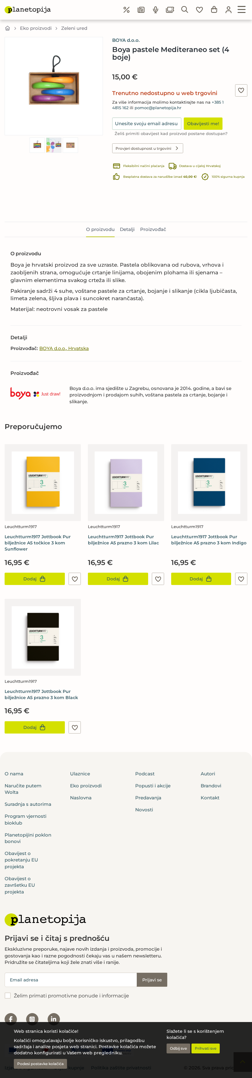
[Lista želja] (199, 9)
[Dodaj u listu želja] (241, 90)
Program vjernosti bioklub (25, 819)
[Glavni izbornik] (241, 9)
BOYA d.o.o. (126, 40)
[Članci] (141, 9)
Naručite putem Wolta (23, 789)
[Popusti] (126, 9)
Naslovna (81, 798)
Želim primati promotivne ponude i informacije (71, 996)
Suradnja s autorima (28, 804)
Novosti (144, 810)
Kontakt (210, 798)
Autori (208, 774)
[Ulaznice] (170, 9)
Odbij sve (178, 1048)
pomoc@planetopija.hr (158, 107)
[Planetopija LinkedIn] (54, 1019)
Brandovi (211, 786)
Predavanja (148, 798)
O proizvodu (100, 229)
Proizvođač (153, 229)
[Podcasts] (155, 9)
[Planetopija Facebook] (11, 1019)
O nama (14, 774)
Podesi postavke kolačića (40, 1063)
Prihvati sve (205, 1048)
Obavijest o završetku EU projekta (20, 885)
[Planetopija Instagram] (32, 1019)
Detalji (127, 229)
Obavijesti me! (203, 123)
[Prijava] (228, 9)
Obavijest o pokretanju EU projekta (21, 859)
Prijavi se (152, 980)
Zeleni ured (74, 28)
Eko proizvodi (36, 28)
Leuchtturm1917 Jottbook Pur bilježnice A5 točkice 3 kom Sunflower (38, 543)
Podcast (145, 774)
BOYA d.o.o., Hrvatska (64, 348)
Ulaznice (80, 774)
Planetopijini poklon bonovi (28, 838)
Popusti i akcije (153, 786)
